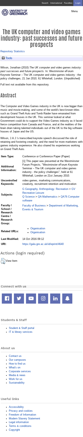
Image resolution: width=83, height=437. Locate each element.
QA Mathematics (47, 196)
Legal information (19, 422)
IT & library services (20, 331)
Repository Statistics (12, 51)
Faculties (68, 3)
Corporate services (20, 371)
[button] (3, 261)
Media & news (17, 375)
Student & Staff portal (21, 328)
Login (78, 3)
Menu (74, 11)
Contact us (15, 355)
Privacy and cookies (21, 410)
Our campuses (17, 359)
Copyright (14, 429)
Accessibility (16, 406)
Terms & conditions (20, 425)
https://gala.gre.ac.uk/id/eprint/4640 (43, 244)
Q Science (28, 196)
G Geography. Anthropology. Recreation (45, 188)
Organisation (37, 228)
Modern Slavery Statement (24, 418)
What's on (14, 367)
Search (45, 3)
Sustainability (17, 382)
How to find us (17, 363)
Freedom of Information (22, 414)
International (56, 3)
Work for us (15, 379)
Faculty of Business (34, 205)
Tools (8, 58)
